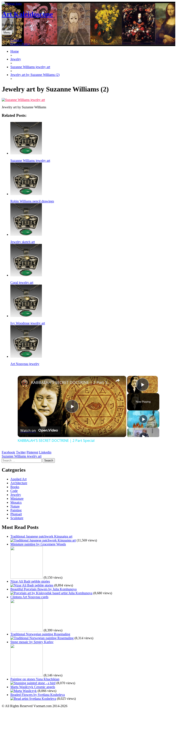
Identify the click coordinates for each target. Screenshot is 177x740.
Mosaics (16, 502)
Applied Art (18, 479)
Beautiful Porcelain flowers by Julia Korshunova (43, 589)
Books (14, 487)
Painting (16, 510)
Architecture (18, 483)
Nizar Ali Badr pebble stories (30, 581)
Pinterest (32, 452)
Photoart (16, 514)
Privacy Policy (20, 44)
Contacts (16, 40)
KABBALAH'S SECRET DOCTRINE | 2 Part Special (71, 382)
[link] (24, 382)
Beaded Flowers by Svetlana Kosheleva (37, 695)
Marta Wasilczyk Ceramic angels (32, 687)
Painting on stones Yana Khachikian (34, 679)
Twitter (21, 452)
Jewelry (15, 495)
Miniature (17, 498)
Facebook (8, 452)
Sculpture (16, 518)
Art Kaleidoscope (27, 14)
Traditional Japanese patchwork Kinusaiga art (41, 536)
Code (14, 491)
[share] (118, 380)
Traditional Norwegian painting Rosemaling (40, 634)
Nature (15, 506)
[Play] (143, 419)
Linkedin (45, 452)
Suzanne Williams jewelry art (21, 456)
